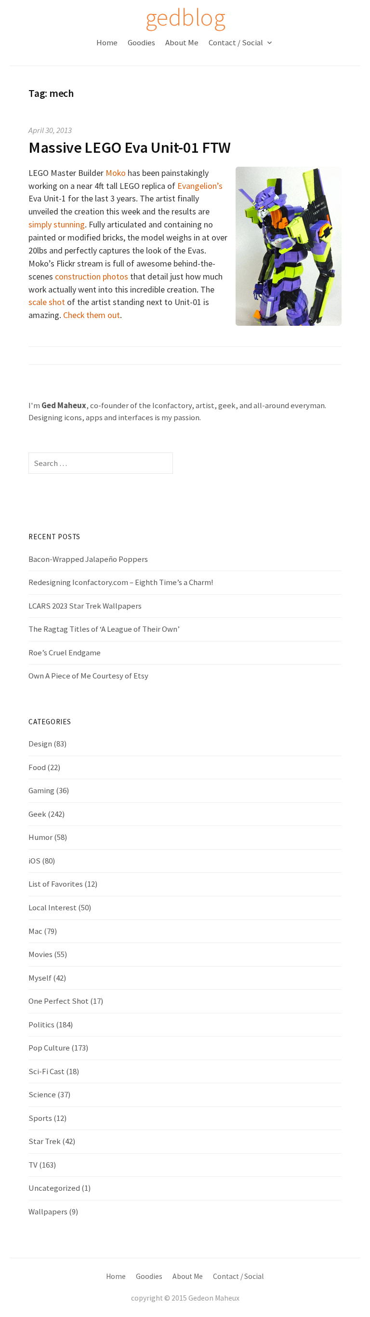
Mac (35, 931)
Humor (40, 837)
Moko (116, 172)
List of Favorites (55, 883)
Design (40, 743)
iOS (34, 860)
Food (37, 767)
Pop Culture (49, 1047)
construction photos (91, 276)
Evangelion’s (200, 185)
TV (33, 1164)
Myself (40, 977)
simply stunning (56, 224)
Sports (40, 1118)
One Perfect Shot (58, 1001)
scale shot (46, 301)
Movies (40, 954)
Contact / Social (236, 42)
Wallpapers (47, 1211)
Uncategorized (54, 1188)
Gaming (41, 790)
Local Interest (52, 907)
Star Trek (44, 1141)
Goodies (141, 42)
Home (107, 42)
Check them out (91, 314)
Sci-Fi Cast (46, 1071)
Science (42, 1094)
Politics (41, 1024)
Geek (37, 814)
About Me (181, 42)
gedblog (185, 16)
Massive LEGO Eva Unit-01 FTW (129, 147)
